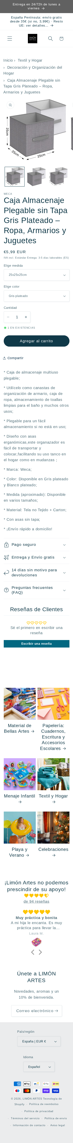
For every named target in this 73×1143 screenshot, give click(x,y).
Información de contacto (29, 1125)
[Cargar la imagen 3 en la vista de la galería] (58, 177)
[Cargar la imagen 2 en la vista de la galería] (36, 177)
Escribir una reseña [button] (36, 643)
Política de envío (56, 1118)
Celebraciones (53, 849)
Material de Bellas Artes (17, 728)
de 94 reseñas (36, 901)
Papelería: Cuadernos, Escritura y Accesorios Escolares (53, 737)
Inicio (8, 60)
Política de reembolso (43, 1104)
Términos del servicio (25, 1118)
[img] (36, 896)
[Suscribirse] (56, 1011)
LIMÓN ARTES (32, 1098)
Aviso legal (57, 1125)
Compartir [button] (15, 358)
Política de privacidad (38, 1111)
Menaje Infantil (19, 795)
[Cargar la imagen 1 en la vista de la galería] (14, 177)
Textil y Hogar (30, 60)
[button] (9, 38)
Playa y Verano (18, 852)
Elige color (12, 286)
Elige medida (13, 265)
